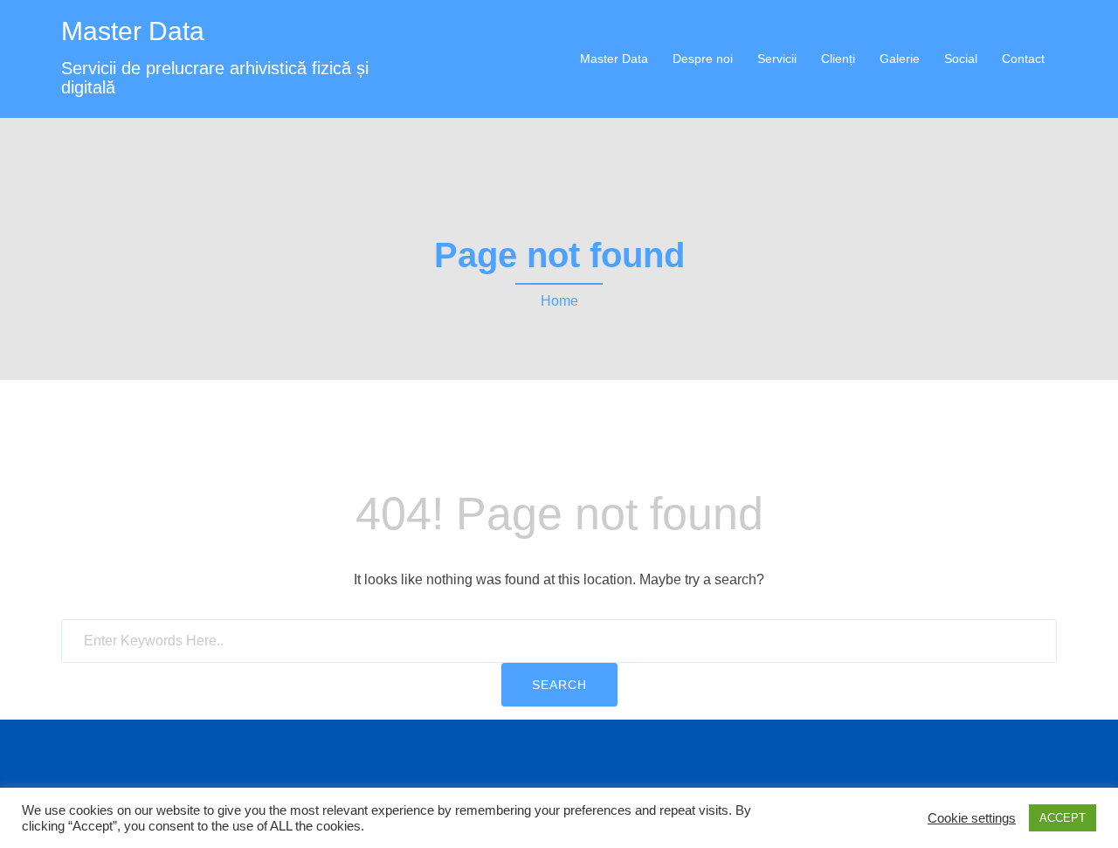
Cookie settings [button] (972, 818)
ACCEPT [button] (1062, 817)
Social (960, 58)
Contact (1023, 58)
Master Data (132, 31)
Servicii (777, 58)
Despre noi (703, 58)
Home (559, 300)
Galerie (900, 58)
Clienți (838, 58)
